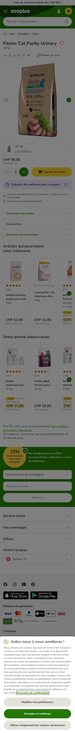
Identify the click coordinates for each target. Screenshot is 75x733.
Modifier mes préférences (37, 702)
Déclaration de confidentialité (32, 692)
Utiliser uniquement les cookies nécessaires (37, 725)
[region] (37, 684)
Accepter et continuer (37, 713)
